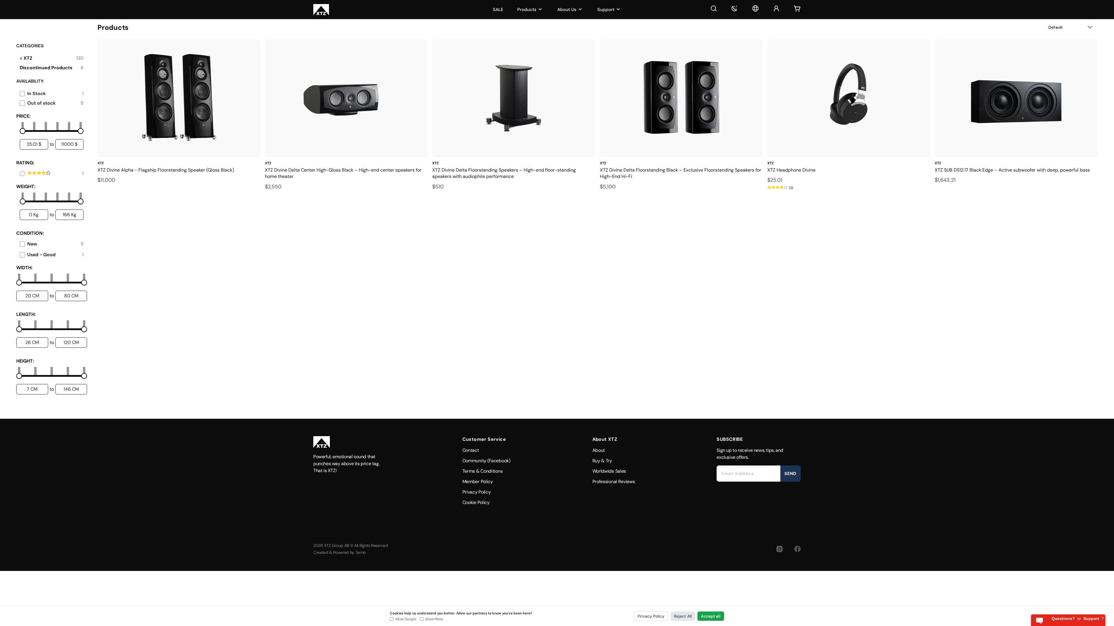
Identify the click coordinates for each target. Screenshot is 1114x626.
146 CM (71, 389)
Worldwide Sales (609, 471)
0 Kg (34, 215)
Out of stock (41, 103)
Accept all (711, 616)
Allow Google (405, 619)
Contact (470, 450)
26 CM (32, 342)
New (32, 244)
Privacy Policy (476, 492)
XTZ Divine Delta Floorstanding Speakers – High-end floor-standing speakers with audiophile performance (504, 173)
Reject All (683, 616)
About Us (566, 9)
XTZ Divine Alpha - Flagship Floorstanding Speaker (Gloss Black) (165, 170)
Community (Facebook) (486, 461)
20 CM (32, 296)
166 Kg (69, 215)
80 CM (71, 296)
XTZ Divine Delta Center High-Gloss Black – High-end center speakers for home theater (343, 173)
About (598, 450)
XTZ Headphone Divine (791, 170)
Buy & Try (602, 461)
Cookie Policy (476, 502)
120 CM (71, 342)
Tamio (360, 552)
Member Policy (477, 481)
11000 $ (69, 144)
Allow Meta (434, 619)
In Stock (36, 93)
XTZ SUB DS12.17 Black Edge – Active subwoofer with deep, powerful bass (1012, 170)
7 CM (32, 389)
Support (605, 9)
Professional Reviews (613, 481)
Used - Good (41, 255)
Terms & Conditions (482, 471)
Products (526, 9)
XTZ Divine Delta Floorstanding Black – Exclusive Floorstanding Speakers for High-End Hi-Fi (680, 173)
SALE (498, 9)
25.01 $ (34, 144)
